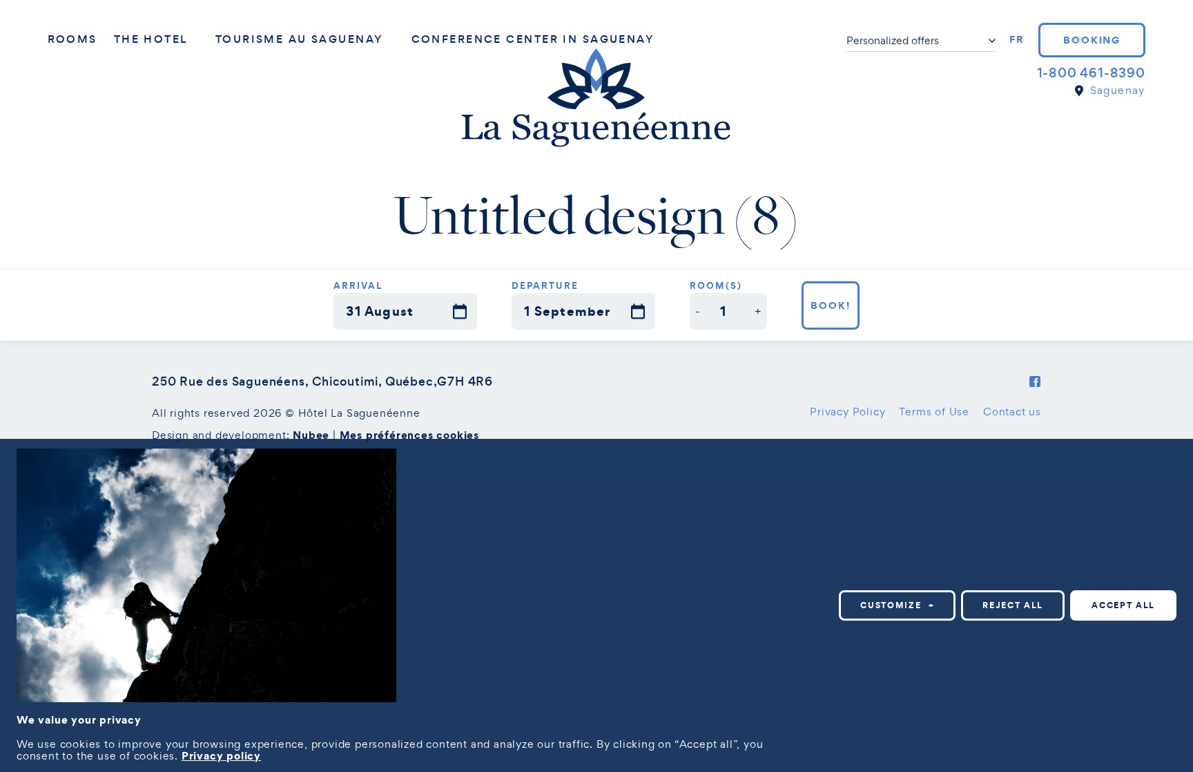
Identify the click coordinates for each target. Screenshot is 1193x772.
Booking (1092, 40)
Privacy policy (221, 755)
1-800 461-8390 (1091, 73)
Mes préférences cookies (409, 434)
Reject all (1012, 605)
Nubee (311, 434)
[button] (698, 311)
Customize (897, 605)
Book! (831, 305)
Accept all (1123, 605)
